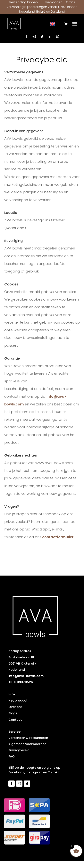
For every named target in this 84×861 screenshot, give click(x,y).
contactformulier (57, 537)
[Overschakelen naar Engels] (52, 24)
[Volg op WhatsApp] (58, 36)
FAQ (11, 756)
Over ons (15, 707)
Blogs (12, 713)
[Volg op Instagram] (34, 36)
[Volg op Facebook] (26, 36)
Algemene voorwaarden (27, 744)
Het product (18, 700)
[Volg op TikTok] (42, 36)
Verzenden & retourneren (28, 738)
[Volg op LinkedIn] (50, 36)
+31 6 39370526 (20, 682)
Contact (15, 719)
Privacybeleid (18, 750)
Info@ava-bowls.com (26, 676)
